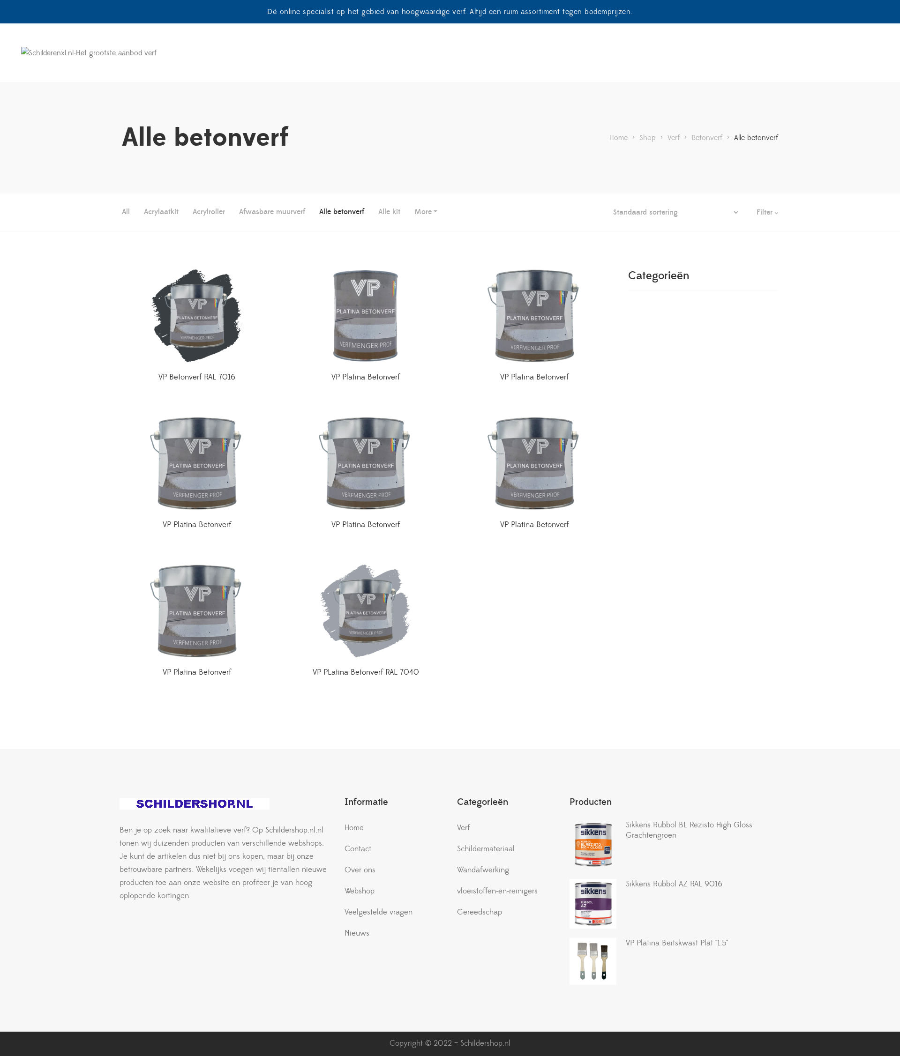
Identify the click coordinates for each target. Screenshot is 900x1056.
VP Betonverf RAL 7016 (196, 377)
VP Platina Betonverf (365, 377)
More (423, 211)
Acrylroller (209, 211)
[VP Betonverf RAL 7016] (197, 316)
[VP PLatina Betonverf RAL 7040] (366, 611)
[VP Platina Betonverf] (366, 316)
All (126, 211)
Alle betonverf (341, 211)
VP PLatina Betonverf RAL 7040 (366, 672)
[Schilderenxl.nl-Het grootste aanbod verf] (89, 52)
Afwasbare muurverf (272, 211)
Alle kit (389, 211)
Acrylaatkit (161, 211)
